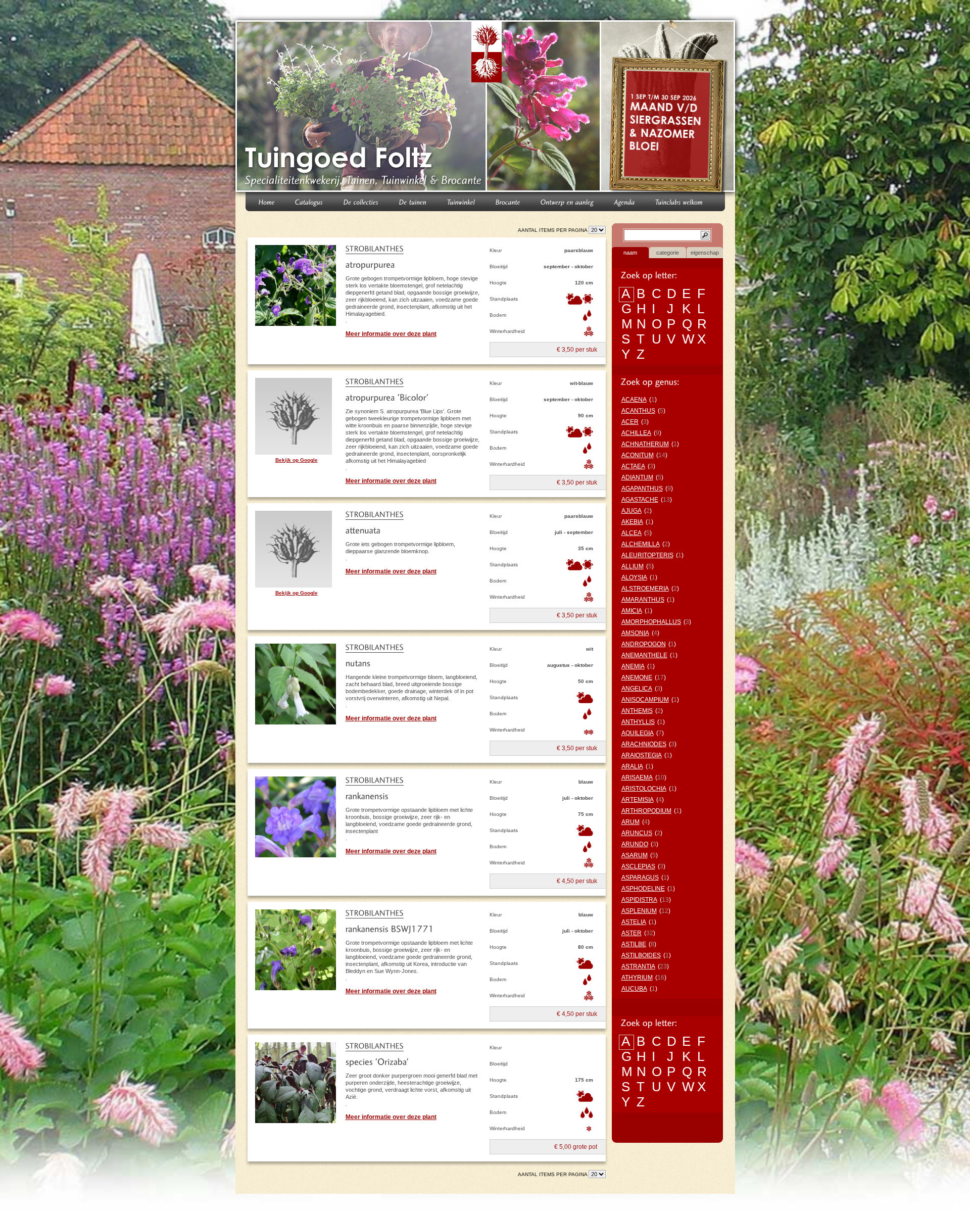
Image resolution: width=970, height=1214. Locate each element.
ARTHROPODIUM (646, 810)
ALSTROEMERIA (645, 588)
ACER (630, 421)
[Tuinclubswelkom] (679, 201)
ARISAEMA (637, 777)
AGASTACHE (639, 499)
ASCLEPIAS (638, 866)
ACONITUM (637, 455)
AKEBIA (632, 521)
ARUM (630, 821)
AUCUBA (634, 988)
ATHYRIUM (637, 977)
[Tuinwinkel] (461, 201)
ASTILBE (633, 944)
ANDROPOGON (643, 644)
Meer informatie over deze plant (391, 333)
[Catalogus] (309, 201)
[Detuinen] (413, 201)
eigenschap (705, 253)
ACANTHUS (638, 410)
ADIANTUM (637, 477)
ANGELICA (636, 688)
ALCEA (631, 533)
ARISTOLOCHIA (643, 788)
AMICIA (631, 610)
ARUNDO (634, 844)
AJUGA (631, 510)
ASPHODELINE (643, 888)
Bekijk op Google (296, 460)
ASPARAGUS (640, 877)
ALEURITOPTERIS (647, 555)
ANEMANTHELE (644, 655)
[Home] (267, 201)
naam (630, 253)
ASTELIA (633, 922)
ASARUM (634, 855)
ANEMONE (636, 677)
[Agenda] (624, 201)
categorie (667, 253)
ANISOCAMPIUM (645, 699)
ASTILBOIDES (641, 955)
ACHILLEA (636, 432)
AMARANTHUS (642, 599)
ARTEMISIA (637, 799)
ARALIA (632, 766)
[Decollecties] (361, 201)
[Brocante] (508, 201)
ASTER (631, 933)
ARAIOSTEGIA (641, 755)
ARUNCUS (636, 833)
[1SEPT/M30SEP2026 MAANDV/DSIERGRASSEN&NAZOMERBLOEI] (669, 108)
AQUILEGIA (637, 733)
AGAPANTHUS (642, 488)
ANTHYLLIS (638, 721)
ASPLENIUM (639, 910)
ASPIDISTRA (639, 899)
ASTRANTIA (638, 966)
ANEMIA (633, 666)
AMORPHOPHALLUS (651, 621)
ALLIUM (632, 566)
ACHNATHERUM (645, 444)
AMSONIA (635, 633)
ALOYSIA (634, 577)
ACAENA (634, 399)
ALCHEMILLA (640, 544)
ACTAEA (633, 466)
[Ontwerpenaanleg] (567, 201)
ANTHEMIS (637, 710)
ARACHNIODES (643, 744)
